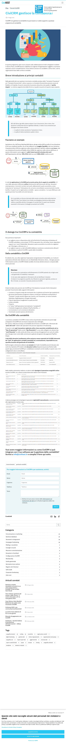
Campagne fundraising (33, 542)
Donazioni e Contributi (33, 553)
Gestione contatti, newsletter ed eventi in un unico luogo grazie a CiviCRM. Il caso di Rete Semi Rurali (13, 588)
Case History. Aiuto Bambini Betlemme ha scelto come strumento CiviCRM (13, 603)
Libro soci (33, 575)
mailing (23, 634)
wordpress (9, 645)
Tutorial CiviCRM (14, 8)
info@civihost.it (20, 454)
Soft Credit (33, 569)
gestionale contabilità (21, 464)
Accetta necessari (33, 736)
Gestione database (33, 537)
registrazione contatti (43, 634)
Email (8, 474)
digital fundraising (11, 637)
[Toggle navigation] (62, 2)
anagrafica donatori (12, 634)
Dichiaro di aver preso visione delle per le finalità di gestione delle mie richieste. (38, 501)
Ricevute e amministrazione (33, 550)
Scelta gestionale (33, 561)
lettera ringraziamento (35, 637)
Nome (8, 478)
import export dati (22, 639)
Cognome (9, 482)
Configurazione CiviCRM (33, 556)
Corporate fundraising (33, 572)
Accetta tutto (33, 732)
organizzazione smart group (50, 637)
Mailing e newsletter (33, 545)
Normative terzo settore (33, 564)
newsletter (31, 634)
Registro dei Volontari (33, 567)
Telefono (9, 487)
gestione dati (23, 637)
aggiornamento (34, 639)
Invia (56, 506)
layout (23, 642)
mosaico (31, 642)
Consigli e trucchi (33, 547)
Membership (33, 558)
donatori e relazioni (20, 645)
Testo (8, 491)
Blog (7, 8)
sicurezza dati (45, 639)
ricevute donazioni (10, 464)
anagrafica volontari (49, 642)
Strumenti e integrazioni (33, 539)
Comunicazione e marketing (33, 534)
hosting (39, 642)
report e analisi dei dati (12, 642)
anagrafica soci (10, 639)
